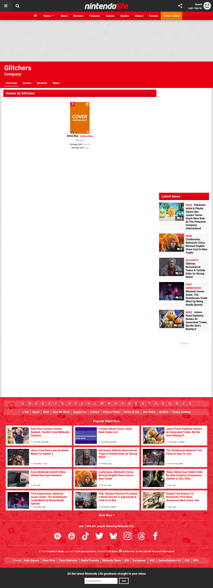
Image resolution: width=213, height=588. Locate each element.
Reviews (42, 83)
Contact (94, 412)
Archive (163, 412)
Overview (11, 83)
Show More (106, 515)
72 (180, 297)
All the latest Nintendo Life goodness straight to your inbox (106, 573)
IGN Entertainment (86, 551)
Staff (46, 412)
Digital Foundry (90, 560)
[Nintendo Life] (107, 6)
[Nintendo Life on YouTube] (71, 536)
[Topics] (6, 6)
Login (190, 8)
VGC (152, 560)
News (56, 83)
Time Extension (68, 560)
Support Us (80, 412)
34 (180, 273)
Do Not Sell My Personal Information (155, 551)
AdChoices (128, 551)
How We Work (61, 412)
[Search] (17, 6)
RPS (195, 560)
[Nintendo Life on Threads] (141, 536)
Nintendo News (112, 560)
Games (27, 83)
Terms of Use (131, 412)
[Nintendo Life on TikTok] (85, 536)
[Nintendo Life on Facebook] (155, 536)
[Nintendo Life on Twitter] (99, 536)
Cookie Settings (181, 412)
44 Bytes (113, 551)
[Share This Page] (180, 6)
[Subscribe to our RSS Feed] (57, 536)
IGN (126, 560)
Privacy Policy (111, 412)
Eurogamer (139, 560)
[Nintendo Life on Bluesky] (113, 536)
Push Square (31, 560)
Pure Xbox (49, 560)
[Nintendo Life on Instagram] (127, 536)
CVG (187, 560)
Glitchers (17, 68)
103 (179, 325)
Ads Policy (149, 412)
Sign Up (198, 8)
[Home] (35, 16)
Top (26, 412)
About (35, 412)
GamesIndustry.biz (169, 560)
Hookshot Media (55, 551)
